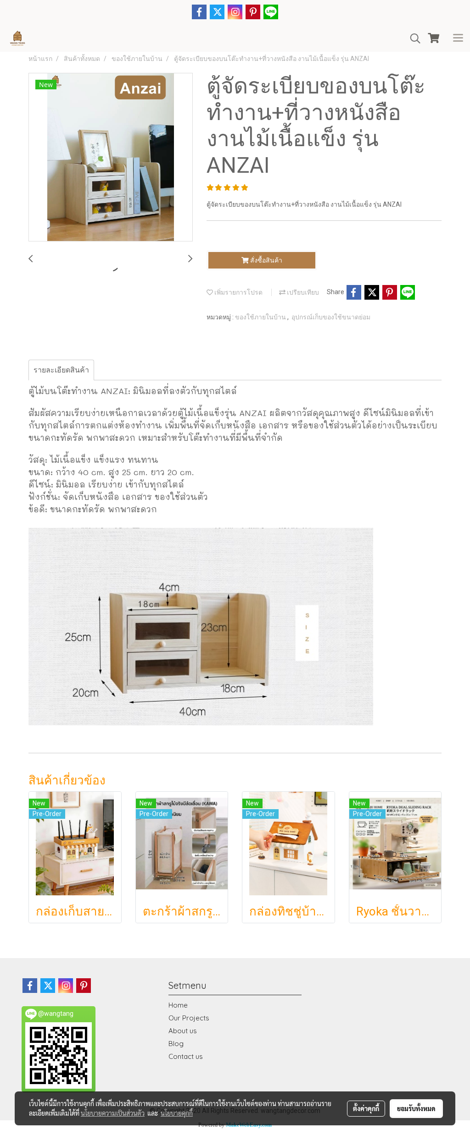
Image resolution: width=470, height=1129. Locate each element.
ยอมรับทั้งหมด (416, 1108)
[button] (412, 38)
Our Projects (188, 1018)
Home (178, 1005)
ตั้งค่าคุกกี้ (366, 1108)
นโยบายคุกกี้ (177, 1113)
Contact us (185, 1056)
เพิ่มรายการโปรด (238, 292)
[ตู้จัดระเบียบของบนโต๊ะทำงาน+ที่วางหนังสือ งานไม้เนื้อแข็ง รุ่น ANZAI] (110, 157)
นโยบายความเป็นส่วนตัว (113, 1113)
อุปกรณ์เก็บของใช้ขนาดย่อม (330, 317)
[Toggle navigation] (458, 38)
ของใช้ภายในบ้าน (261, 317)
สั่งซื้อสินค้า (265, 260)
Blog (176, 1043)
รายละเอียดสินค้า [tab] (61, 370)
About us (182, 1030)
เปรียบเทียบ (302, 292)
